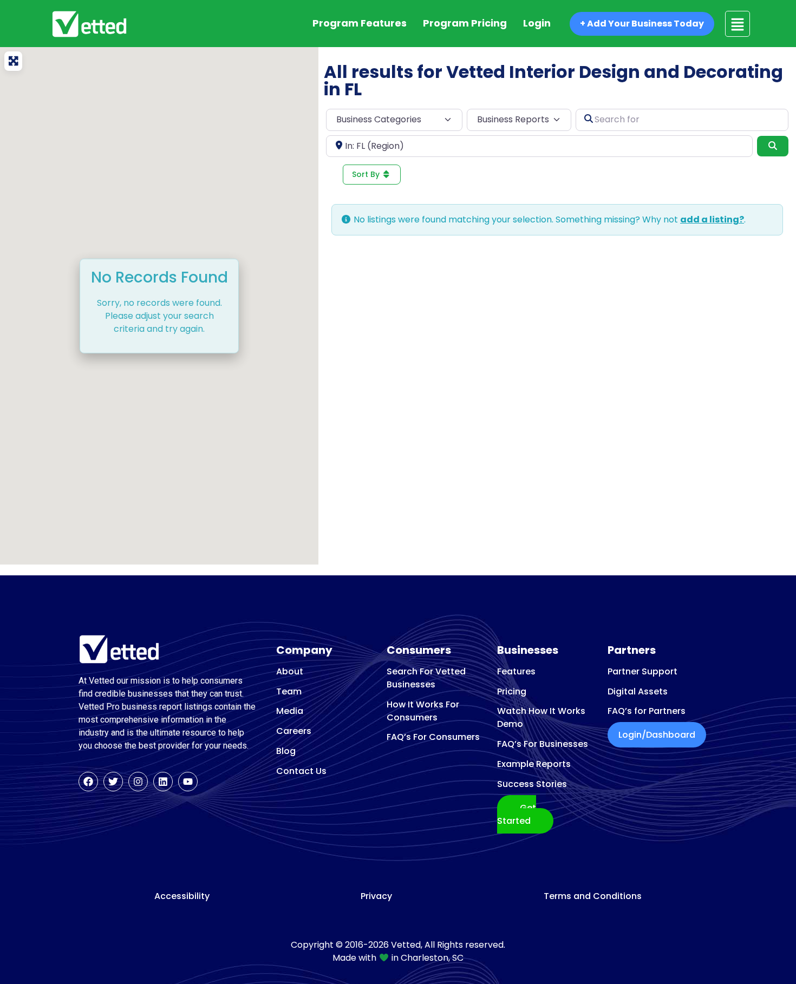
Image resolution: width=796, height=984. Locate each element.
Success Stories (532, 784)
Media (289, 711)
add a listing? (712, 219)
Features (516, 671)
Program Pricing (465, 23)
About (289, 671)
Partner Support (642, 671)
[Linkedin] (163, 781)
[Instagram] (138, 781)
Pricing (511, 691)
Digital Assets (638, 691)
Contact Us (301, 771)
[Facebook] (88, 781)
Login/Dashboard (656, 735)
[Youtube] (188, 781)
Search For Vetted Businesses (426, 678)
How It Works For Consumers (423, 711)
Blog (286, 751)
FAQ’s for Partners (647, 711)
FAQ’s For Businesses (542, 744)
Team (289, 691)
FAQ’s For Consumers (433, 737)
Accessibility (182, 896)
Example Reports (534, 764)
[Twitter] (113, 781)
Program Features (359, 23)
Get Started (516, 814)
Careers (293, 731)
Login (537, 23)
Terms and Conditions (593, 896)
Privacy (376, 896)
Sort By (367, 174)
